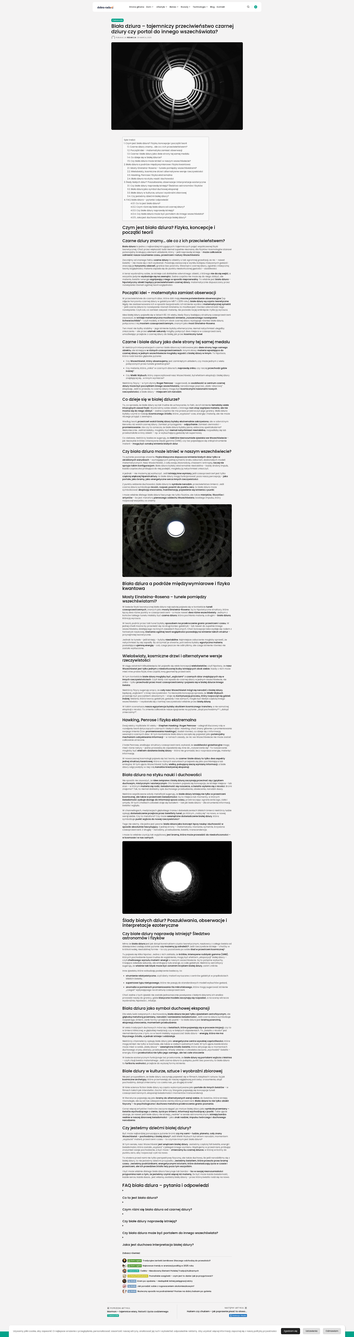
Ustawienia (311, 1331)
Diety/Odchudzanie (139, 1276)
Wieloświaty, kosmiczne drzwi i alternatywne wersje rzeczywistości (167, 171)
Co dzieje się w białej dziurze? (146, 157)
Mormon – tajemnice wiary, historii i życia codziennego (137, 1311)
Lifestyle (161, 6)
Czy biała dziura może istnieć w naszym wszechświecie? (161, 161)
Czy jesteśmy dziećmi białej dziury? (150, 196)
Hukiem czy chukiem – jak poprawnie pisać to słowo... (217, 1311)
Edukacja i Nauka (239, 1315)
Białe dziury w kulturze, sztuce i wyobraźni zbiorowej (158, 192)
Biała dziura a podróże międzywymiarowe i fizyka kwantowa (158, 164)
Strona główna (136, 6)
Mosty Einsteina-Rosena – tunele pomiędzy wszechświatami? (163, 168)
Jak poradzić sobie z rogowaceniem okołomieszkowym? (165, 1286)
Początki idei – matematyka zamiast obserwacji (156, 150)
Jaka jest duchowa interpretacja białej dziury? (161, 217)
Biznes (173, 6)
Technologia (199, 6)
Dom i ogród (136, 1260)
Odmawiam (332, 1331)
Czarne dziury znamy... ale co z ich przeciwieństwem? (158, 146)
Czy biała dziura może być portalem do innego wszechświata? (170, 213)
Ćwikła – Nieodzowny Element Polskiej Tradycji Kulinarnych (169, 1270)
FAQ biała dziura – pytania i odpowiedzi (147, 199)
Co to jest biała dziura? (148, 203)
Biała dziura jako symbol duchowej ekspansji (154, 189)
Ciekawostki (117, 20)
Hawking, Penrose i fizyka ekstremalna (151, 175)
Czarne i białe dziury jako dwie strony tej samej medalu (159, 153)
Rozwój (184, 6)
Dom (148, 6)
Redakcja (131, 37)
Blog (212, 6)
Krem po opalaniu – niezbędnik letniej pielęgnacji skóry (164, 1281)
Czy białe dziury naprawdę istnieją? (155, 210)
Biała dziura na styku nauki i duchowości (152, 178)
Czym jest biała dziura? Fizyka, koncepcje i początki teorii (156, 143)
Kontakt (221, 6)
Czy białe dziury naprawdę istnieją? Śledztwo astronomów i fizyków (166, 185)
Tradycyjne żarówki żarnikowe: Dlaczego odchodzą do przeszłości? (177, 1260)
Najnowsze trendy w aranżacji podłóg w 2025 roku (168, 1265)
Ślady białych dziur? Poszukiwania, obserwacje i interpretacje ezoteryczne (166, 182)
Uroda (133, 1281)
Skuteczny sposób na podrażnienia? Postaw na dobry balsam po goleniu (174, 1291)
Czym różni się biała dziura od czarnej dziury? (160, 206)
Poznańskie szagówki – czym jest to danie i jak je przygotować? (181, 1276)
